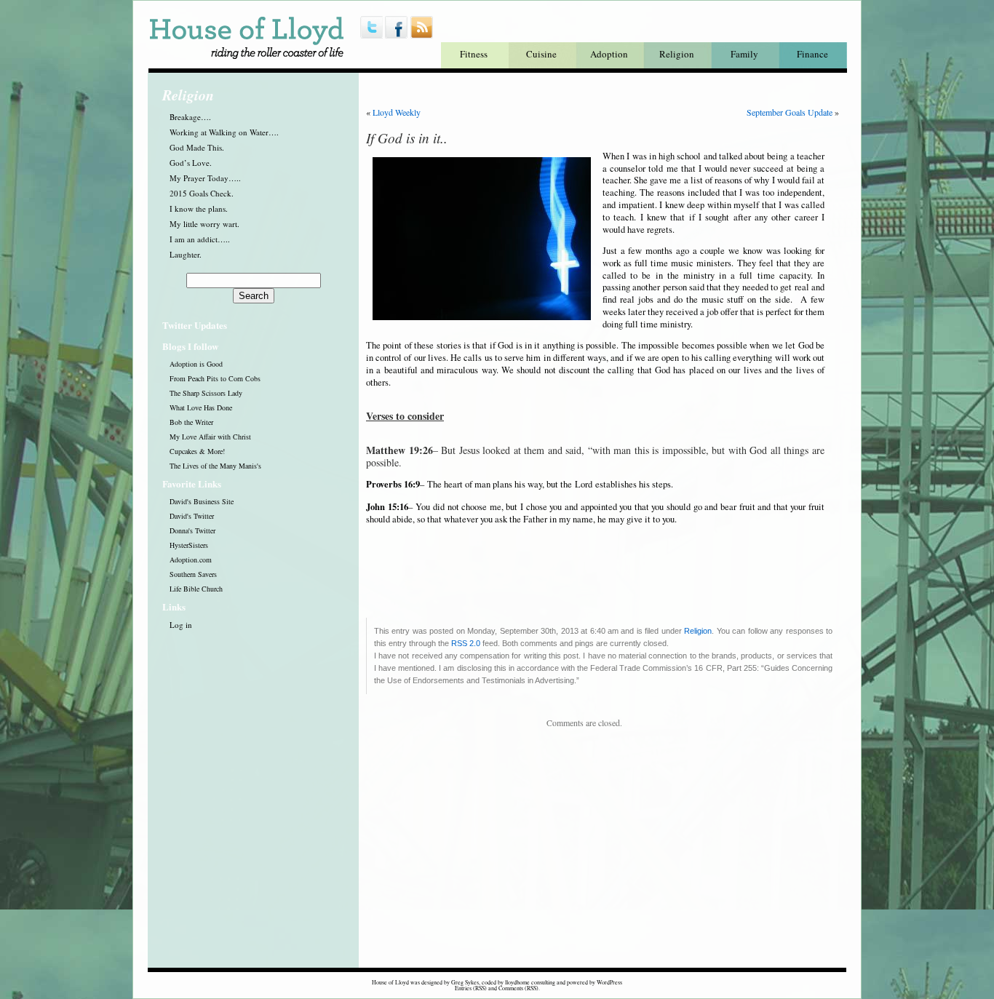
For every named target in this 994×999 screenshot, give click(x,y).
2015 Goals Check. (202, 193)
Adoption (609, 53)
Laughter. (186, 254)
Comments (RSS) (518, 988)
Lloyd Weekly (397, 112)
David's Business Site (202, 501)
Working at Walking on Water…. (224, 132)
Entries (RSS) (471, 988)
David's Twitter (192, 516)
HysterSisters (189, 545)
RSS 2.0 (465, 643)
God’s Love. (191, 162)
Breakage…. (190, 116)
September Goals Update (789, 112)
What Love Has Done (201, 407)
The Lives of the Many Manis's (215, 466)
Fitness (474, 53)
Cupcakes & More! (197, 451)
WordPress (609, 982)
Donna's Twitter (192, 530)
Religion (676, 53)
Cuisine (541, 53)
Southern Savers (193, 574)
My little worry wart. (204, 223)
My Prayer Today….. (205, 177)
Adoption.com (191, 559)
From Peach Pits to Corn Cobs (215, 378)
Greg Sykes (465, 982)
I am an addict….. (200, 239)
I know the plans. (199, 208)
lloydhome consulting (530, 982)
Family (744, 53)
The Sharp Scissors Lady (206, 393)
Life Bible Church (196, 589)
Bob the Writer (191, 422)
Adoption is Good (196, 364)
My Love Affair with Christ (210, 436)
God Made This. (197, 147)
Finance (812, 53)
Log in (181, 624)
